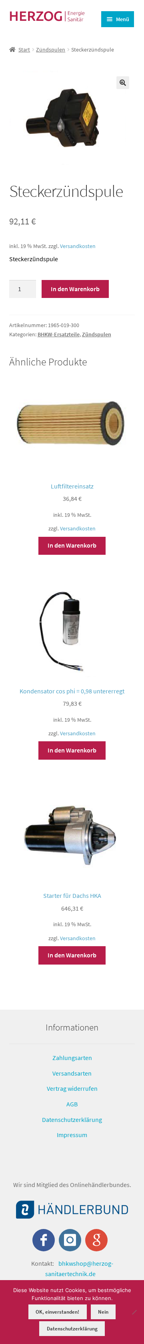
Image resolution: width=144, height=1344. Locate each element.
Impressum (72, 1135)
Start (24, 49)
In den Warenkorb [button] (72, 545)
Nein (103, 1311)
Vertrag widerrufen (72, 1088)
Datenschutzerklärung (72, 1120)
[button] (122, 82)
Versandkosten (78, 246)
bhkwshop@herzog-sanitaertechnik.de (79, 1268)
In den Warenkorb (75, 289)
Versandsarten (72, 1073)
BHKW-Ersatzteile (59, 334)
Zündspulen (50, 49)
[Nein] (134, 1312)
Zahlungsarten (72, 1058)
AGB (72, 1104)
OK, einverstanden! (57, 1311)
